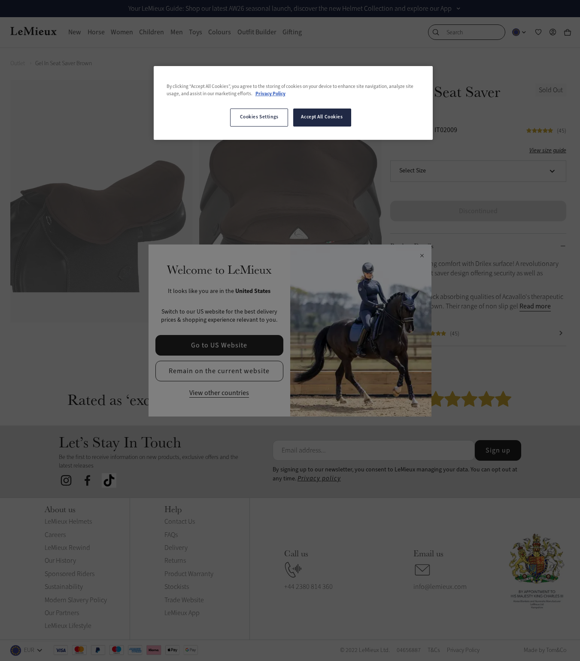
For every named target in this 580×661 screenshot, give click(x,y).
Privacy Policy (270, 94)
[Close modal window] (421, 256)
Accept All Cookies (322, 117)
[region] (293, 103)
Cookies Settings (259, 117)
